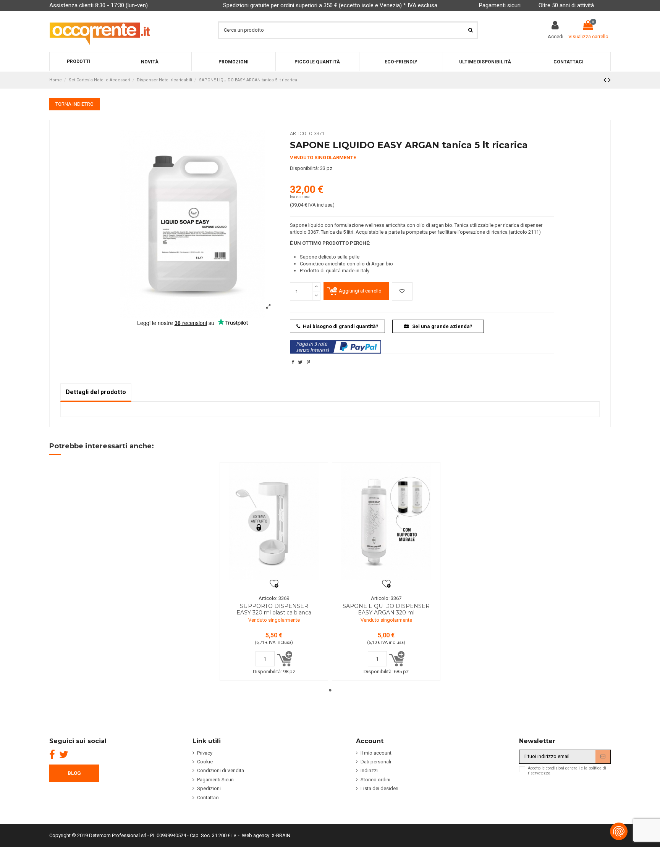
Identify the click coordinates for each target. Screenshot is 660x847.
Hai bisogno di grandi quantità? (341, 326)
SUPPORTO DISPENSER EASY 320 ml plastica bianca (273, 609)
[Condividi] (292, 362)
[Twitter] (63, 754)
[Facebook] (52, 754)
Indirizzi (369, 770)
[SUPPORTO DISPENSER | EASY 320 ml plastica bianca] (274, 521)
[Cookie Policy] (619, 831)
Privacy (204, 753)
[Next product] (609, 80)
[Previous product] (605, 80)
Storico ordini (375, 779)
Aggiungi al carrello (360, 291)
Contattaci (208, 797)
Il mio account (376, 753)
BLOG (74, 773)
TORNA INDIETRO (74, 104)
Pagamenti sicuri (500, 5)
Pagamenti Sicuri (215, 779)
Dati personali (376, 762)
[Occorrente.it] (99, 30)
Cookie (205, 762)
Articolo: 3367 (386, 598)
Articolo (301, 133)
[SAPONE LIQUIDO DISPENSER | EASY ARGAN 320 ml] (386, 521)
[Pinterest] (308, 362)
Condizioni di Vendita (220, 770)
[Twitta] (300, 362)
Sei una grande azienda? (441, 326)
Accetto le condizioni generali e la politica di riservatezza (567, 770)
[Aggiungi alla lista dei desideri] (402, 291)
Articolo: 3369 (274, 598)
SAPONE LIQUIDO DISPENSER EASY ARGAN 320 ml (386, 609)
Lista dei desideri (379, 788)
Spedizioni (209, 788)
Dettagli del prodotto (96, 392)
